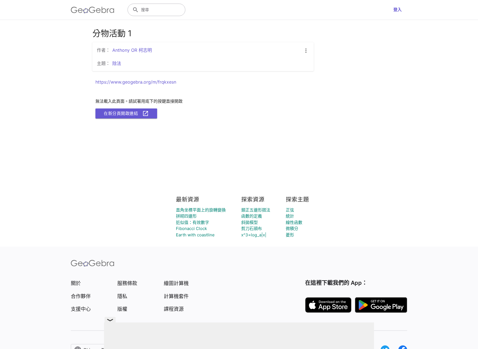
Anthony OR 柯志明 (132, 50)
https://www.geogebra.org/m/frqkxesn (135, 82)
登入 (397, 9)
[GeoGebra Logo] (92, 10)
